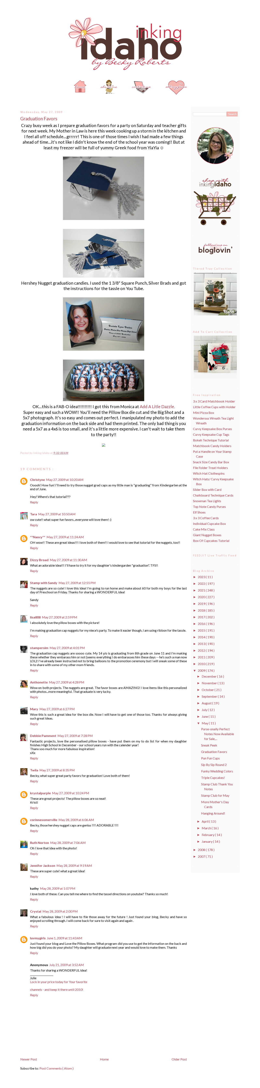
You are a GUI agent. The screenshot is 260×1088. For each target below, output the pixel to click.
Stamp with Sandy (43, 583)
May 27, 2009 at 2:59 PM (59, 617)
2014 (202, 637)
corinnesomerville (43, 820)
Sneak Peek (209, 745)
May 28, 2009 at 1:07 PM (57, 888)
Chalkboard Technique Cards (213, 495)
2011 (202, 657)
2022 (202, 583)
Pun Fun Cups (210, 758)
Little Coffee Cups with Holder (214, 407)
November (210, 683)
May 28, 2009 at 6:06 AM (76, 820)
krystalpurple (40, 793)
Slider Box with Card (207, 489)
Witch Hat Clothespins (209, 473)
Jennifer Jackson (42, 865)
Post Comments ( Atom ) (56, 1068)
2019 (202, 603)
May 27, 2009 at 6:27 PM (57, 709)
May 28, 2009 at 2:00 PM (60, 911)
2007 (202, 856)
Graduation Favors (38, 118)
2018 (202, 610)
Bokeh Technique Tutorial (211, 440)
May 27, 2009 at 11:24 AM (65, 537)
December (209, 676)
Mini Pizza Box (203, 412)
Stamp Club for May (215, 795)
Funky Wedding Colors (217, 771)
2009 (202, 670)
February (208, 835)
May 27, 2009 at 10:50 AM (57, 514)
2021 (202, 590)
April (205, 821)
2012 (202, 650)
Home (104, 1059)
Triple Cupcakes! (213, 777)
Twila (34, 770)
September (210, 696)
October (208, 690)
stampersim (39, 648)
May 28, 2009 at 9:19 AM (74, 865)
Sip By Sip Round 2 (214, 765)
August (207, 703)
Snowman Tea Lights (207, 501)
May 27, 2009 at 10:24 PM (70, 793)
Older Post (179, 1059)
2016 (202, 624)
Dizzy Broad (39, 560)
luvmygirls (38, 938)
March (207, 828)
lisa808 (35, 617)
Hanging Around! (213, 813)
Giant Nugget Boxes (207, 535)
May (205, 723)
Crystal (35, 911)
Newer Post (28, 1059)
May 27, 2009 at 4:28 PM (66, 682)
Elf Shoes (199, 512)
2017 (202, 617)
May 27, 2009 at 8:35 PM (57, 770)
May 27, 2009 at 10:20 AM (64, 480)
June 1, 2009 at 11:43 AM (64, 938)
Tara (33, 514)
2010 (202, 664)
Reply (34, 502)
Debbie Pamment (43, 736)
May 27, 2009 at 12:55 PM (77, 583)
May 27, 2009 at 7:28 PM (75, 736)
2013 (202, 644)
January (207, 841)
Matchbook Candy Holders (212, 446)
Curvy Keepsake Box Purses (212, 429)
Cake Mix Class (204, 529)
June (205, 716)
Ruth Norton (39, 843)
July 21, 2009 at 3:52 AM (66, 965)
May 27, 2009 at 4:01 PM (67, 648)
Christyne (37, 480)
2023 (202, 577)
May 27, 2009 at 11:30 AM (68, 560)
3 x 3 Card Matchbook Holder (214, 401)
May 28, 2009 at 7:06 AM (68, 843)
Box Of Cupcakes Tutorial (211, 540)
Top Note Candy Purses (209, 506)
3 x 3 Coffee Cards (206, 518)
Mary (34, 709)
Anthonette (39, 682)
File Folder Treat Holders (210, 468)
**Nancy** (37, 537)
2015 (202, 630)
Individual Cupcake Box (209, 523)
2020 (202, 597)
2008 (202, 850)
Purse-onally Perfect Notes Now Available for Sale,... (217, 734)
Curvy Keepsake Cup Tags (211, 434)
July (205, 710)
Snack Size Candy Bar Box (211, 462)
